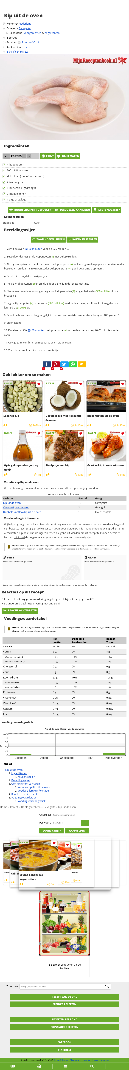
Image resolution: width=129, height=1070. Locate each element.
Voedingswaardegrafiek (31, 801)
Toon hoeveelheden (50, 239)
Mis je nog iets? (109, 210)
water (100, 291)
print (50, 156)
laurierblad (15, 307)
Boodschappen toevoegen (32, 210)
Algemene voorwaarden (80, 1060)
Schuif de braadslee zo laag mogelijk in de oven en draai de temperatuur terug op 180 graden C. (63, 315)
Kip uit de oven (12, 503)
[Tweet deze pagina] (64, 364)
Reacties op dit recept (24, 794)
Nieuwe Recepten (64, 1004)
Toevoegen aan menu (74, 210)
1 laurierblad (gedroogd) (21, 188)
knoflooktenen (25, 283)
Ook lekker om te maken (25, 783)
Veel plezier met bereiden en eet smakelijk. (33, 350)
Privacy (65, 1060)
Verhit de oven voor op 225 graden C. (38, 249)
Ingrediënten (19, 773)
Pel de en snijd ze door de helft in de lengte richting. (48, 283)
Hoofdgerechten (31, 807)
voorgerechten (32, 33)
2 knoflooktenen (16, 193)
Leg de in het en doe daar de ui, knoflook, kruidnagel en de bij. (61, 305)
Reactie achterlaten (22, 610)
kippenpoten (45, 256)
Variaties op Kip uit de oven (34, 787)
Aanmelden (77, 830)
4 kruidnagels (15, 182)
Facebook (64, 1042)
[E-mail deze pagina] (82, 364)
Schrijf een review (17, 51)
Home (3, 807)
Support (96, 1060)
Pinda (10, 557)
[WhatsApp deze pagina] (73, 364)
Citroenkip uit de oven (16, 507)
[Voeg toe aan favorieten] (39, 384)
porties (12, 37)
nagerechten (52, 33)
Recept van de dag (64, 996)
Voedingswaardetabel (24, 797)
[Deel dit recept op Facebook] (47, 364)
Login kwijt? (52, 830)
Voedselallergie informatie (33, 790)
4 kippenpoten (15, 164)
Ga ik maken (70, 156)
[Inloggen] (85, 823)
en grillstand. (14, 322)
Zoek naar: (12, 986)
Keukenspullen (26, 776)
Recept (14, 807)
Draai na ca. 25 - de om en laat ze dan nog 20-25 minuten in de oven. (61, 333)
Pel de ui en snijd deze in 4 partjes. (27, 276)
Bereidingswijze (20, 780)
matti (27, 47)
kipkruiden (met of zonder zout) (25, 176)
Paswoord (45, 822)
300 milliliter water (18, 170)
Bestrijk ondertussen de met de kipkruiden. (42, 256)
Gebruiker (45, 814)
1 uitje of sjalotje (16, 199)
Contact (57, 1060)
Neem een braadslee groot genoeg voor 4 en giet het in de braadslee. (61, 293)
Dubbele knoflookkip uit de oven (22, 512)
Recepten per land (64, 1019)
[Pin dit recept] (56, 364)
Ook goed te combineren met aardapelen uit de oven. (40, 342)
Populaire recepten (64, 1027)
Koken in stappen (84, 239)
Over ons (105, 1060)
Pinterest (64, 1049)
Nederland (25, 23)
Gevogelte (25, 28)
